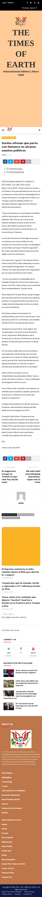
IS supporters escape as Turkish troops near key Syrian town (10, 476)
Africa (4, 829)
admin (4, 155)
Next (11, 614)
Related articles (9, 514)
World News (7, 773)
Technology (7, 782)
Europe (5, 833)
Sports (5, 804)
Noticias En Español (9, 137)
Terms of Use (8, 868)
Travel (4, 786)
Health (5, 813)
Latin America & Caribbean (13, 791)
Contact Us (7, 877)
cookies (18, 894)
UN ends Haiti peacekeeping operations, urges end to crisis (33, 476)
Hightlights (7, 777)
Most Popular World (11, 799)
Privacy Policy (8, 873)
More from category (11, 518)
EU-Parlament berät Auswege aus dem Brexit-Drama (27, 706)
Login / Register (8, 3)
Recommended (8, 860)
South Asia (6, 851)
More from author (26, 514)
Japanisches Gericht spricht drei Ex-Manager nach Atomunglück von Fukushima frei (20, 694)
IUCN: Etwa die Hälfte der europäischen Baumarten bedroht (27, 683)
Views (4, 824)
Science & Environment (12, 808)
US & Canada (7, 837)
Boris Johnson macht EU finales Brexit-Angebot (26, 671)
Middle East (7, 842)
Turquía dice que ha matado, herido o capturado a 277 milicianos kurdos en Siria (21, 586)
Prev (5, 614)
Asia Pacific (7, 846)
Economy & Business (11, 795)
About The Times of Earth (13, 864)
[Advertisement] (21, 105)
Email (4, 855)
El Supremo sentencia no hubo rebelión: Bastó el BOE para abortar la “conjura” (20, 572)
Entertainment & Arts (11, 820)
